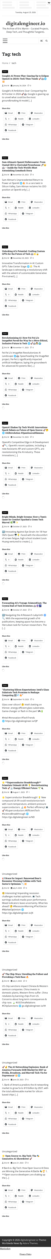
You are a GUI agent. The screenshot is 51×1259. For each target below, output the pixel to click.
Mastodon (5, 1248)
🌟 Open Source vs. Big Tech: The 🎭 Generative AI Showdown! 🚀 (20, 1157)
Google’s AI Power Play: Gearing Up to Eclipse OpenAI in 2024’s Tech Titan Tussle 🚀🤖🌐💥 (25, 78)
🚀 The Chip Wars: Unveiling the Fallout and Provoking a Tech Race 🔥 (25, 975)
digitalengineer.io (25, 23)
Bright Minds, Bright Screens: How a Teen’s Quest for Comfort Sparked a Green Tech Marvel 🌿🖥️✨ (24, 519)
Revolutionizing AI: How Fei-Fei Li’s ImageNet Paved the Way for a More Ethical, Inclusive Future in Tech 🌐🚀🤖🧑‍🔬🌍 (25, 340)
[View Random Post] (41, 40)
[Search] (46, 40)
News (5, 71)
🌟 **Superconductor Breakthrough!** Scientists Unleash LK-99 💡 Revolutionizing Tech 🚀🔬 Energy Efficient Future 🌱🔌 (25, 785)
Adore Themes (30, 1243)
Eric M (6, 85)
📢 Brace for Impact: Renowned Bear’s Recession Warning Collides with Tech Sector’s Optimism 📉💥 (21, 881)
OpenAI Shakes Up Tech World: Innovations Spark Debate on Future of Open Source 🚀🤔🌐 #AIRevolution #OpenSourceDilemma (25, 430)
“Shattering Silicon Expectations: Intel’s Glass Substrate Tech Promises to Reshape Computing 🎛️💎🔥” (25, 692)
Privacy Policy (25, 1254)
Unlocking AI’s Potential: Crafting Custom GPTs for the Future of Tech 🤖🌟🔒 (23, 252)
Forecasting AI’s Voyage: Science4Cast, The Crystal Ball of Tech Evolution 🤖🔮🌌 (24, 604)
